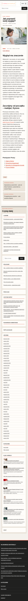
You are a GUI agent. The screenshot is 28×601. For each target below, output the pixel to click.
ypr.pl (5, 530)
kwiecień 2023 (6, 375)
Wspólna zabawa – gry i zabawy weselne (12, 278)
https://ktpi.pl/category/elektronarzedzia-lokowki (13, 476)
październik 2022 (7, 380)
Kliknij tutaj (6, 291)
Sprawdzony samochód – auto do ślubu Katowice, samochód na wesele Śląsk (13, 185)
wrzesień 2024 (6, 348)
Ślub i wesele (6, 16)
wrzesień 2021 (6, 397)
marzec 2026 (6, 341)
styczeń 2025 (6, 343)
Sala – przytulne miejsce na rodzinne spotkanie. (13, 243)
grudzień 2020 (6, 416)
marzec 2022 (6, 387)
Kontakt (3, 598)
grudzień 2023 (6, 360)
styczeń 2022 (6, 392)
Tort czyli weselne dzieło (8, 282)
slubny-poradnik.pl (6, 595)
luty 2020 (5, 428)
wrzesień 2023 (6, 365)
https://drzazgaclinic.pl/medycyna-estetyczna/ (13, 275)
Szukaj (24, 8)
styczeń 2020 (6, 431)
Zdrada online (6, 240)
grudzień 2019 (6, 433)
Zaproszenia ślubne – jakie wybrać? (11, 246)
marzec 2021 (6, 409)
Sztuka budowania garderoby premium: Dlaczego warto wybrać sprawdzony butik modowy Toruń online (14, 228)
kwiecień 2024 (6, 353)
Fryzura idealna (10, 167)
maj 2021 (5, 404)
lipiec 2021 (6, 401)
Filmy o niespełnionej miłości (13, 480)
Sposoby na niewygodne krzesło (15, 165)
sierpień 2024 (6, 350)
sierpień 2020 (6, 421)
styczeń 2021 (6, 414)
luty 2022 (5, 389)
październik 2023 (7, 363)
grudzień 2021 (6, 394)
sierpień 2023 (6, 367)
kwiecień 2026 (6, 338)
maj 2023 (5, 372)
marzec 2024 (6, 355)
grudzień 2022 (6, 377)
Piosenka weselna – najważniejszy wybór (12, 285)
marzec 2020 (6, 426)
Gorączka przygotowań (12, 163)
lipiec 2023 (6, 370)
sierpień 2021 (6, 399)
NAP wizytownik (8, 329)
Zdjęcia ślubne (10, 161)
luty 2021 (5, 411)
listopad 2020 (6, 418)
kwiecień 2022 (6, 384)
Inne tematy (6, 447)
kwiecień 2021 (6, 406)
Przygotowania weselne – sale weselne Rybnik (12, 196)
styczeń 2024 (6, 358)
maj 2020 (5, 423)
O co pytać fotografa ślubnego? (10, 313)
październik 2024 (7, 346)
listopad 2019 (6, 435)
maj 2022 (5, 382)
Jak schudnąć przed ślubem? (13, 460)
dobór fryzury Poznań (8, 122)
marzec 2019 (6, 438)
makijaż (5, 177)
